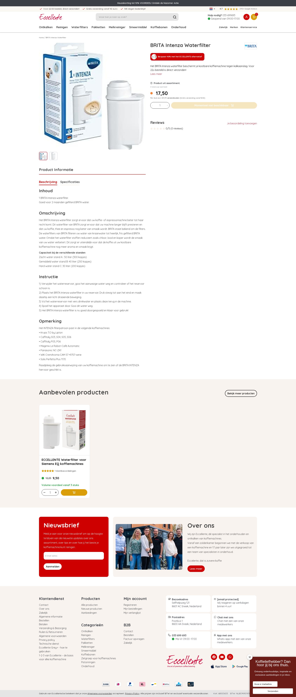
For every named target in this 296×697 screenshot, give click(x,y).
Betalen (43, 624)
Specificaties (70, 182)
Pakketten (98, 27)
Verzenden (273, 691)
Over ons (44, 608)
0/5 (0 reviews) (174, 128)
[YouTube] (222, 657)
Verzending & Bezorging (52, 628)
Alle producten (89, 604)
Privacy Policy (132, 693)
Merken (234, 27)
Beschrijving (48, 182)
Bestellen (44, 620)
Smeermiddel (138, 27)
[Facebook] (214, 657)
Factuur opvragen (134, 638)
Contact (43, 604)
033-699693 (228, 15)
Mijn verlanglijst (132, 612)
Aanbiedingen (89, 612)
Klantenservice (248, 27)
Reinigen (62, 27)
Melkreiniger (117, 27)
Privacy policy (47, 639)
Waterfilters (79, 27)
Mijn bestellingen (133, 608)
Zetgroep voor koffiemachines (98, 658)
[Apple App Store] (219, 666)
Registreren (130, 604)
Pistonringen (88, 662)
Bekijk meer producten (241, 393)
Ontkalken (46, 27)
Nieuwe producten (91, 608)
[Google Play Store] (240, 666)
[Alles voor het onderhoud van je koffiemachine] (186, 661)
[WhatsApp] (230, 657)
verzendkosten (173, 98)
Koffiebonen (159, 27)
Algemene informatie (50, 616)
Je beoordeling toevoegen (242, 123)
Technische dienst (49, 643)
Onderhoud (178, 27)
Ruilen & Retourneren (51, 632)
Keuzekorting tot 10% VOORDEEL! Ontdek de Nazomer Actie (148, 3)
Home (41, 38)
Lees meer (156, 73)
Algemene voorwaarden (52, 636)
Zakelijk (223, 27)
